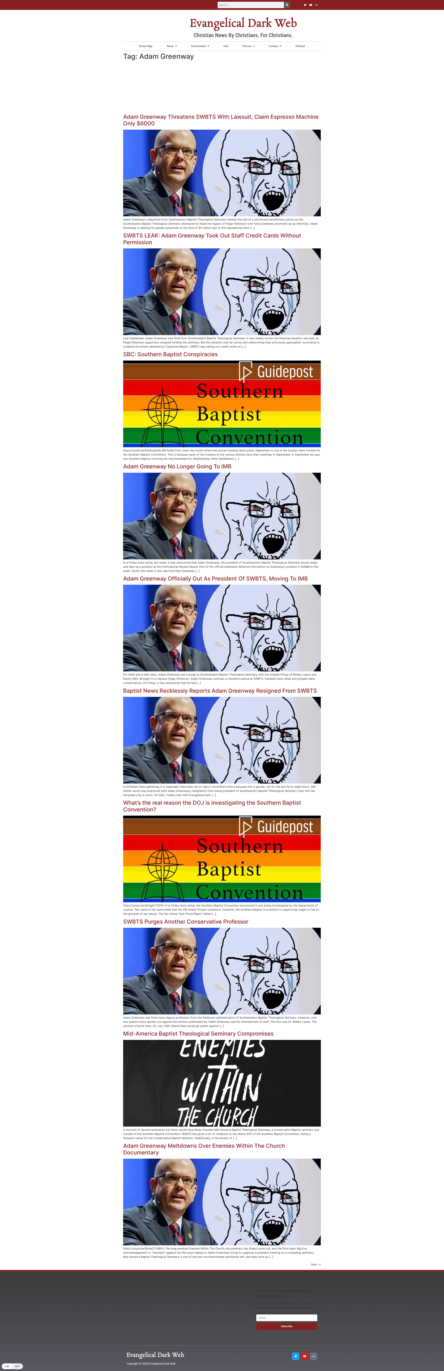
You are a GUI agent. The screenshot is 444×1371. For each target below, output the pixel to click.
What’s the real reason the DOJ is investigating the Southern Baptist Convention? (212, 806)
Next (316, 1264)
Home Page (145, 46)
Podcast (300, 46)
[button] (12, 1366)
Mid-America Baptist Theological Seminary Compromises (198, 1033)
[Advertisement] (222, 87)
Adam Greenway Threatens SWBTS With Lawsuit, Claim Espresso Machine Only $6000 (221, 120)
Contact (273, 46)
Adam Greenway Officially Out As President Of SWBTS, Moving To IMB (215, 578)
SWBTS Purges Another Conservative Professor (185, 921)
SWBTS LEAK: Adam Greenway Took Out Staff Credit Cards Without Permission (212, 238)
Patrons (246, 46)
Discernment (198, 46)
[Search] (287, 5)
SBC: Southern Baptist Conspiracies (170, 354)
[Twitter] (305, 5)
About (170, 46)
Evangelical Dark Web (243, 23)
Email (259, 1313)
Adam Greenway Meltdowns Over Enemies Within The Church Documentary (204, 1149)
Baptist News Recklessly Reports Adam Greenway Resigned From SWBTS (220, 690)
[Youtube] (310, 5)
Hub (225, 46)
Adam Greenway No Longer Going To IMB (177, 466)
